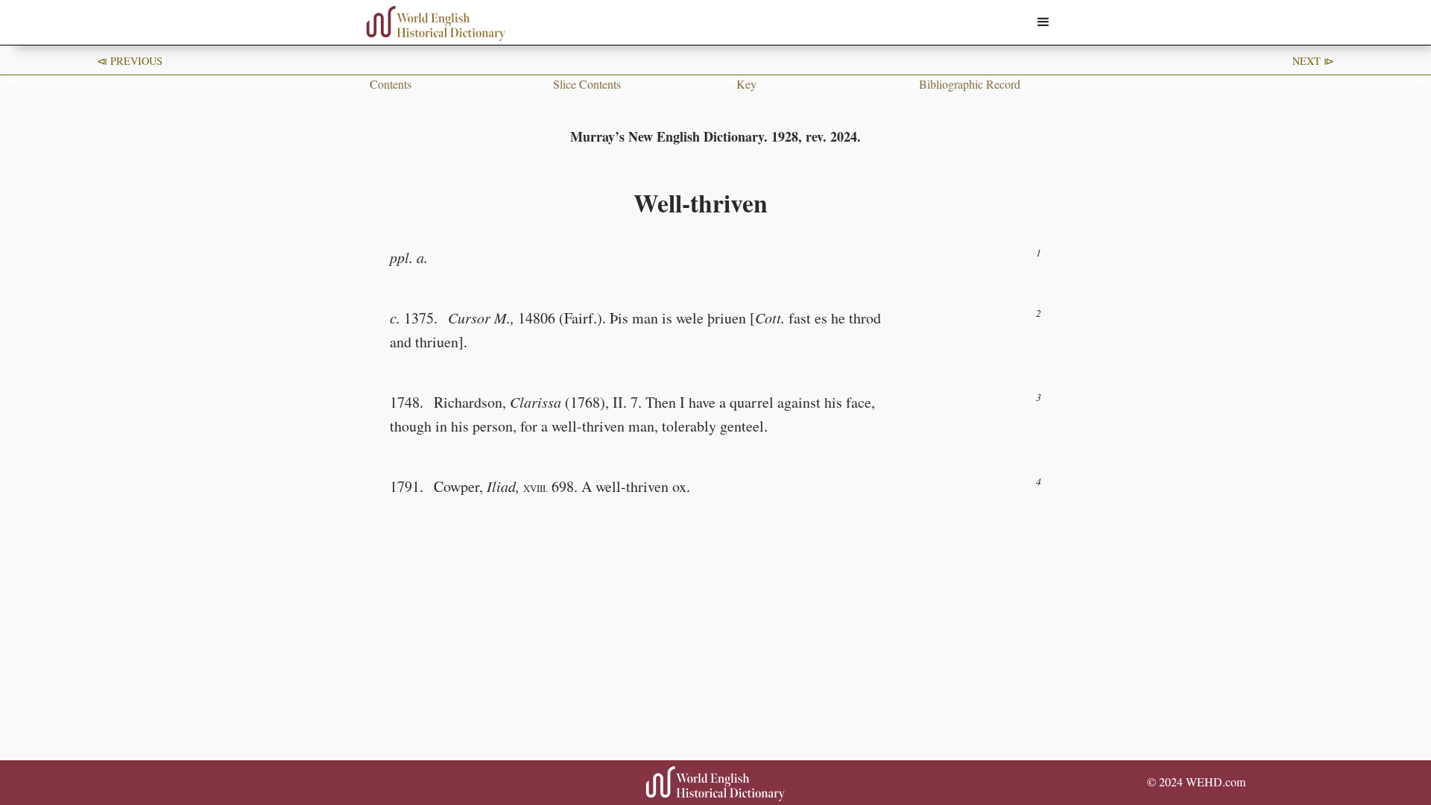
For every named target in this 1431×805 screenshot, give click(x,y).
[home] (436, 23)
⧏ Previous (129, 61)
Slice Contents (587, 84)
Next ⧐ (1313, 61)
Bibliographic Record (969, 84)
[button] (1043, 22)
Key (746, 84)
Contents (390, 84)
